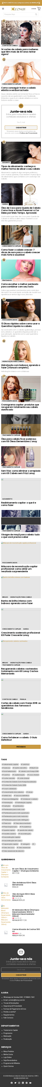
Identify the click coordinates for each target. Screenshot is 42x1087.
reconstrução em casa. (13, 841)
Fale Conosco (8, 1018)
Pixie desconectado (23, 823)
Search (36, 14)
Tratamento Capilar (11, 435)
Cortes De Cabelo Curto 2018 (15, 785)
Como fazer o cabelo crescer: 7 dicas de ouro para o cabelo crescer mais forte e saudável (20, 252)
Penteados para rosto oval (14, 809)
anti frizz (26, 764)
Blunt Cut (34, 768)
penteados (19, 806)
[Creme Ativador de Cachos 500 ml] (5, 932)
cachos (7, 775)
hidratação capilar (24, 802)
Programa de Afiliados (12, 1063)
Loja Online (8, 1057)
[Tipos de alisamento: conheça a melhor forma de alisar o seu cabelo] (21, 153)
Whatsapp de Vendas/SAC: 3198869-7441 (19, 997)
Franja (23, 699)
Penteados (7, 280)
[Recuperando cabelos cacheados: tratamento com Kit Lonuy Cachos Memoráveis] (21, 653)
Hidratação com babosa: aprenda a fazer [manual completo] (20, 366)
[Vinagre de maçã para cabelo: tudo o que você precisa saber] (21, 521)
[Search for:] (21, 14)
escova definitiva (22, 795)
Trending (4, 376)
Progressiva (8, 1033)
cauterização (19, 775)
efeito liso (7, 795)
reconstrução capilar (12, 837)
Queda (5, 204)
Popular (4, 21)
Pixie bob (7, 823)
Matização (7, 1036)
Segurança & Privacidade (13, 1006)
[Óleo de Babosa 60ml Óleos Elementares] (5, 885)
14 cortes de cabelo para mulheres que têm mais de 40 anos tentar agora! (19, 52)
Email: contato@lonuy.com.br (14, 1000)
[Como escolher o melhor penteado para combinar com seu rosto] (21, 270)
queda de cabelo (26, 830)
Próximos (21, 747)
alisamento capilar (11, 764)
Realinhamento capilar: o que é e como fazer (18, 504)
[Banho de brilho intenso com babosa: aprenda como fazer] (21, 587)
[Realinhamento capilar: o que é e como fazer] (21, 489)
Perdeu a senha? (10, 1012)
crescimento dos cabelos (14, 792)
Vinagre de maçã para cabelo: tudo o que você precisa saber (20, 536)
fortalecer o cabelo (30, 799)
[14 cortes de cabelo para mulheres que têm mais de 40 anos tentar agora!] (21, 34)
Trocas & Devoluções (11, 1003)
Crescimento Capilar (11, 84)
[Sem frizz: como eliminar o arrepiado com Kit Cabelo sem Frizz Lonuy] (21, 457)
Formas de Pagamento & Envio (15, 1009)
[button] (2, 3)
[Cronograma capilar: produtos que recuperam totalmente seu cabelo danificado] (21, 389)
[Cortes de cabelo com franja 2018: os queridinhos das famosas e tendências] (21, 689)
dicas (30, 792)
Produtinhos (26, 827)
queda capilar (9, 830)
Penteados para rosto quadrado (16, 813)
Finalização (8, 1039)
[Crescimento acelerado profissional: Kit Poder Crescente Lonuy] (21, 619)
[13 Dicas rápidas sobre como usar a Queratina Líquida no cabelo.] (21, 310)
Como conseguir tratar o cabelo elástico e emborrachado (18, 89)
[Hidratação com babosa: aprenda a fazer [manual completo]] (21, 352)
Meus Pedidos (9, 1051)
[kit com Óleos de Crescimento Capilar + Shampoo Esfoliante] (5, 871)
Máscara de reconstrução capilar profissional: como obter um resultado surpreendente (19, 569)
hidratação (8, 802)
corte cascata (9, 778)
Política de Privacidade (28, 133)
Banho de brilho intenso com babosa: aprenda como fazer (17, 602)
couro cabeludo (10, 789)
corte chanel (24, 778)
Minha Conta (8, 1054)
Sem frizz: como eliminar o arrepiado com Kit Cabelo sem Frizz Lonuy (20, 472)
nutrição (7, 806)
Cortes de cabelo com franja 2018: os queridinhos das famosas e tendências (21, 706)
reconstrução (25, 834)
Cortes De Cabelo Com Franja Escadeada (20, 782)
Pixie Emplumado (10, 827)
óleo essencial (24, 847)
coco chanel (34, 775)
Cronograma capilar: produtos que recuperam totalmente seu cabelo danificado (20, 407)
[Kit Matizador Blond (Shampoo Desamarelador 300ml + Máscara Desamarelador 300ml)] (5, 915)
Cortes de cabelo (10, 45)
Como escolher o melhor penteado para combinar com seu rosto (19, 285)
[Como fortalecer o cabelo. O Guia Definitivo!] (21, 724)
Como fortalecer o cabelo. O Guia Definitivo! (19, 738)
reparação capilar (11, 844)
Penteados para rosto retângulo (16, 820)
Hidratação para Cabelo (13, 361)
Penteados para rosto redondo (16, 816)
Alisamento (7, 499)
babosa (7, 768)
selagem (26, 844)
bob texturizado (10, 771)
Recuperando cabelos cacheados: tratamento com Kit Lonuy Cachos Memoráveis (19, 671)
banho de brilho (21, 768)
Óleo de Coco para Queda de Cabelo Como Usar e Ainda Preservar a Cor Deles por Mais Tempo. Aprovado (20, 210)
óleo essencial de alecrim (14, 851)
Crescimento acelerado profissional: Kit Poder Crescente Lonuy (20, 634)
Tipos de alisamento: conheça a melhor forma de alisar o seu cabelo (20, 167)
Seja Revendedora (10, 1060)
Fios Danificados (9, 320)
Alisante (6, 162)
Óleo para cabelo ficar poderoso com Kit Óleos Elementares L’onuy (19, 440)
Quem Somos (9, 1066)
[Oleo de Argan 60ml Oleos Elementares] (5, 897)
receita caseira (10, 834)
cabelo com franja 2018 (29, 771)
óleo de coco (9, 847)
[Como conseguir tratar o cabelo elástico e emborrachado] (21, 72)
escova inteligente (11, 799)
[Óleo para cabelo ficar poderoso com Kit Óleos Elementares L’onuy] (21, 425)
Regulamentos (9, 1015)
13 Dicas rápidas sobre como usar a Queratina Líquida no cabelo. (20, 325)
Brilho (5, 597)
